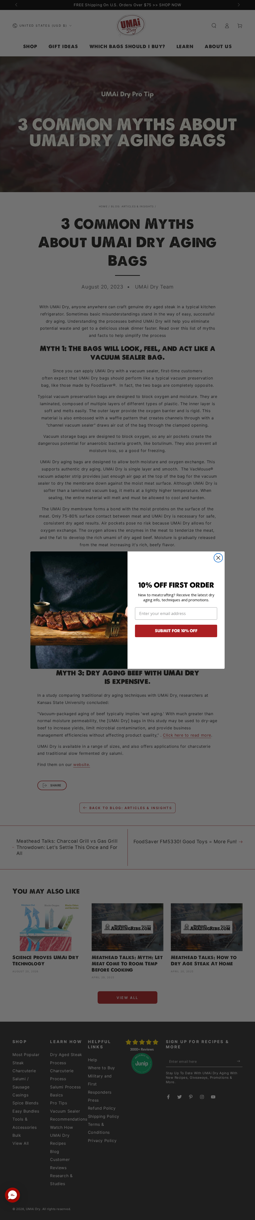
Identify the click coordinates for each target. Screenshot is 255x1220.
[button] (12, 1195)
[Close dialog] (218, 557)
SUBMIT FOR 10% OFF (176, 630)
